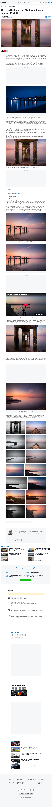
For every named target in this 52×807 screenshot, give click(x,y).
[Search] (41, 2)
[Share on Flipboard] (5, 51)
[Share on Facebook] (1, 51)
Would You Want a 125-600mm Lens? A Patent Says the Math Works (30, 760)
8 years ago (18, 614)
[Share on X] (3, 51)
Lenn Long (12, 597)
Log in (26, 582)
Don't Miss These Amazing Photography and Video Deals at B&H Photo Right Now (16, 549)
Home (1, 6)
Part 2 (30, 167)
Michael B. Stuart (5, 16)
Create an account (15, 594)
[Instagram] (15, 540)
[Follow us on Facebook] (18, 635)
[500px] (21, 540)
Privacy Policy (23, 797)
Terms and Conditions (28, 797)
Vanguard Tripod (17, 193)
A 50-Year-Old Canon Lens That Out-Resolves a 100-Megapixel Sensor (30, 742)
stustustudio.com (17, 537)
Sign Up (50, 2)
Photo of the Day (20, 780)
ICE (14, 192)
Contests (21, 2)
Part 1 (27, 167)
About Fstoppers (41, 779)
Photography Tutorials (32, 779)
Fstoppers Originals (12, 6)
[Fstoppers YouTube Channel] (15, 635)
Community (17, 2)
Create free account (26, 580)
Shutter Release (10, 195)
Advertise (40, 782)
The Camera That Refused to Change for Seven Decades (30, 765)
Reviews (12, 2)
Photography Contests (21, 783)
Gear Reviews (10, 780)
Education (5, 6)
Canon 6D (9, 189)
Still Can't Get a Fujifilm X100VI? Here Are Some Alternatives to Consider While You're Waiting (42, 559)
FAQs (39, 783)
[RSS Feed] (25, 635)
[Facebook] (17, 540)
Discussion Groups (20, 782)
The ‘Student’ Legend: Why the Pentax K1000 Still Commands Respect (31, 754)
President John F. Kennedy (33, 64)
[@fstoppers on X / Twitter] (20, 635)
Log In (46, 2)
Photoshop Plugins (31, 780)
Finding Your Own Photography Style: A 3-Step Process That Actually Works (42, 549)
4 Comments (10, 17)
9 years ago (16, 597)
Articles (8, 2)
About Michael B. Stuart (20, 530)
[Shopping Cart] (43, 2)
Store (25, 2)
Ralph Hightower (23, 614)
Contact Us (40, 780)
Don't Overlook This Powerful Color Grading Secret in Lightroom (16, 558)
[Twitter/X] (19, 540)
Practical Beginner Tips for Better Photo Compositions (41, 554)
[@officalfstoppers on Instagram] (12, 635)
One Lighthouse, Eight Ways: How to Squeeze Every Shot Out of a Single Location (30, 748)
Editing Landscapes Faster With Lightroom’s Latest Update (15, 554)
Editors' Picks (19, 779)
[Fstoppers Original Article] (48, 17)
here (25, 357)
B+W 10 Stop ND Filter (12, 190)
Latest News (10, 779)
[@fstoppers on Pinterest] (23, 635)
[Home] (3, 2)
